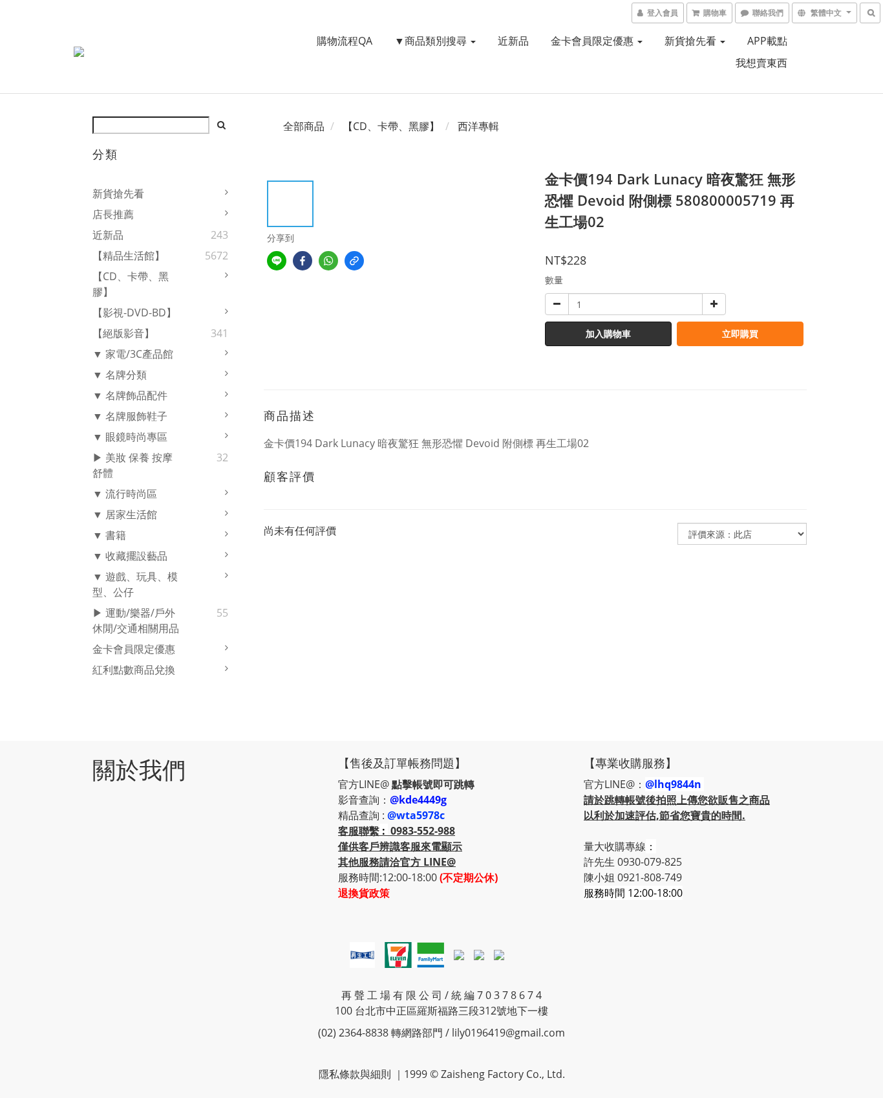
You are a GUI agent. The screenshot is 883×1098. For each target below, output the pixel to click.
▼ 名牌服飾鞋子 (129, 416)
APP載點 (767, 41)
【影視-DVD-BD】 (134, 312)
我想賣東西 (761, 63)
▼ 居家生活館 (124, 514)
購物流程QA (344, 41)
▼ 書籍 (109, 535)
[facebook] (302, 260)
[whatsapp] (328, 260)
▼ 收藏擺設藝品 (129, 556)
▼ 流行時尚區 (124, 494)
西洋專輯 (478, 126)
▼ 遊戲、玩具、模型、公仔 (135, 584)
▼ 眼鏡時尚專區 (129, 437)
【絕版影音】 (123, 333)
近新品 (513, 41)
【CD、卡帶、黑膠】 (130, 284)
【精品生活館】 (128, 255)
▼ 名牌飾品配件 (129, 395)
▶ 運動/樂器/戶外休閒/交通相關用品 (135, 620)
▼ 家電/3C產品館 (132, 354)
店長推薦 (113, 214)
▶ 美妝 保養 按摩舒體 (132, 465)
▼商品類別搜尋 (431, 41)
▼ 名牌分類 (119, 375)
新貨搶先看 (692, 41)
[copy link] (354, 260)
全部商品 (303, 126)
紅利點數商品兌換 (133, 670)
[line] (276, 260)
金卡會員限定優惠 (593, 41)
